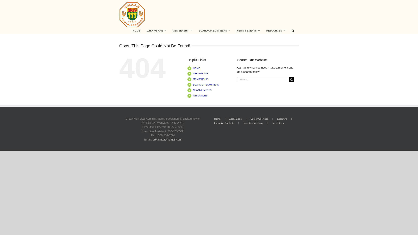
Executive (282, 119)
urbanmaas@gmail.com (167, 139)
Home (217, 119)
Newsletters (278, 123)
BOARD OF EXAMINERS (206, 84)
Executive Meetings (253, 123)
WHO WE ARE (200, 73)
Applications (235, 119)
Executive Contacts (224, 123)
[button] (293, 30)
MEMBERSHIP (200, 79)
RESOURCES (200, 95)
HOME (196, 68)
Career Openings (259, 119)
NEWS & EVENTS (202, 90)
